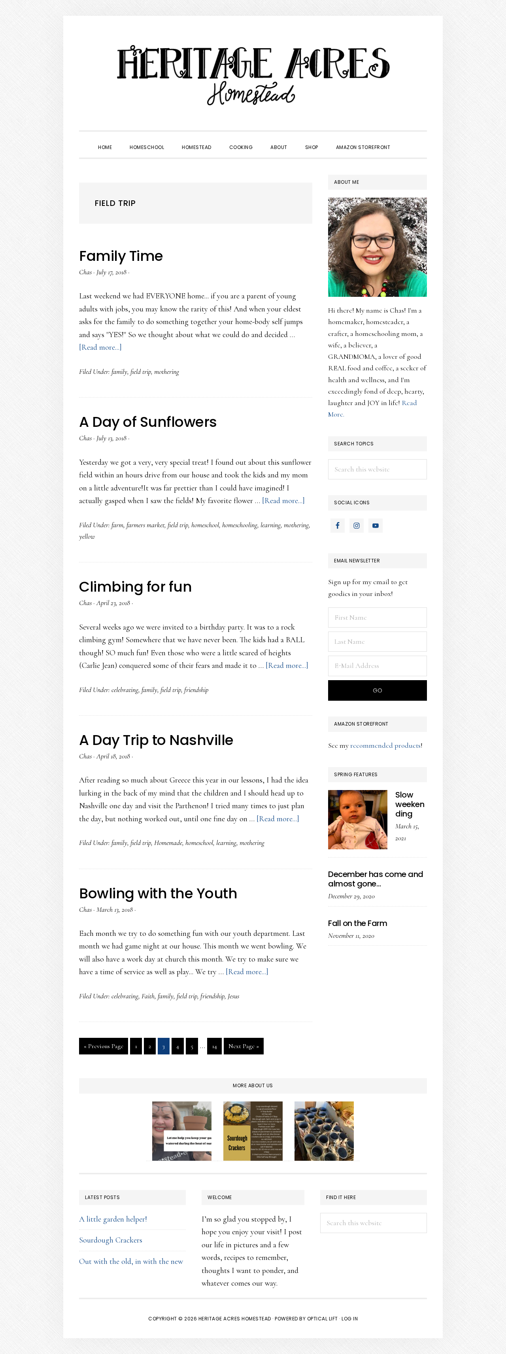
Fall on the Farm (357, 923)
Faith (148, 996)
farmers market (145, 524)
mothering (166, 371)
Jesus (233, 996)
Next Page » (243, 1048)
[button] (408, 140)
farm (117, 524)
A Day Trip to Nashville (156, 740)
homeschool (205, 524)
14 (216, 1046)
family (119, 371)
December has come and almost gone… (375, 879)
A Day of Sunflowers (148, 422)
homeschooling (239, 524)
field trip (140, 371)
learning (271, 524)
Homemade (168, 842)
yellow (87, 536)
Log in (350, 1318)
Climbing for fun (135, 587)
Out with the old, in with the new (131, 1261)
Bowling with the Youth (158, 893)
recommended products (385, 745)
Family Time (121, 256)
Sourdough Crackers (110, 1240)
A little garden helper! (113, 1219)
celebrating (124, 689)
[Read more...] (100, 347)
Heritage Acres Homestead (253, 75)
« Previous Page (103, 1048)
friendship (196, 689)
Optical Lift (322, 1318)
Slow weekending (409, 804)
